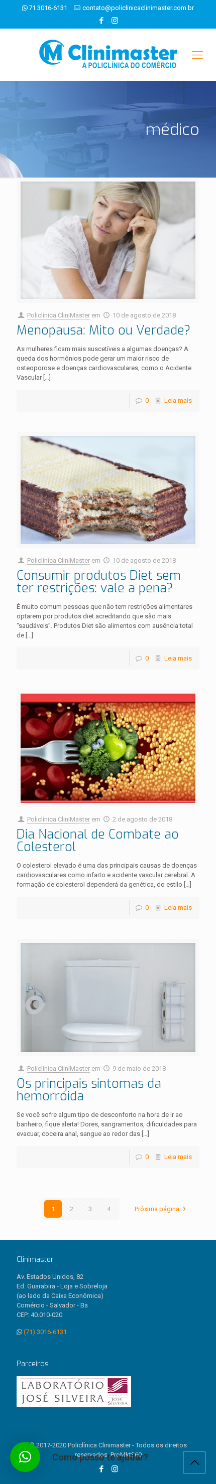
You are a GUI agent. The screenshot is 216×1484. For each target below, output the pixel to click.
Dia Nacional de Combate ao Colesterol (98, 840)
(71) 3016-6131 (45, 1332)
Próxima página (157, 1209)
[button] (25, 1457)
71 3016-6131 (48, 8)
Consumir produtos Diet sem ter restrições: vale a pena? (99, 581)
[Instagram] (115, 20)
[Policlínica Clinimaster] (108, 55)
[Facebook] (101, 20)
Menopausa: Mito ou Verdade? (103, 330)
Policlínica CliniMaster (58, 315)
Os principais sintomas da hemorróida (89, 1089)
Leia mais (178, 400)
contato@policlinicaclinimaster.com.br (138, 8)
